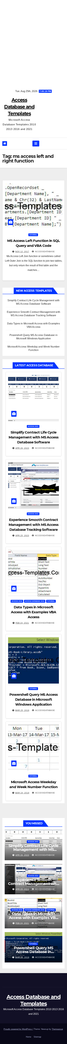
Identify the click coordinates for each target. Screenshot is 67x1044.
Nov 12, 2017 (22, 252)
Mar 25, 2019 (22, 710)
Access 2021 (33, 426)
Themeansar (57, 1029)
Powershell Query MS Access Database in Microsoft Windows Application (33, 700)
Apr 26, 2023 (22, 448)
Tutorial (33, 235)
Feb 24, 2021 (22, 623)
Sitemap (37, 1037)
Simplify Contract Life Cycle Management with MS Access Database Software (33, 437)
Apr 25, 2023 (22, 535)
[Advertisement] (33, 42)
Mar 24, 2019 (22, 793)
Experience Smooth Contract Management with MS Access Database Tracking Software (33, 525)
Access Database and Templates (19, 106)
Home (28, 1037)
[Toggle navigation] (35, 143)
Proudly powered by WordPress (18, 1029)
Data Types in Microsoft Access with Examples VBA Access (33, 612)
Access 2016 (17, 601)
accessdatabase (45, 252)
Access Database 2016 (34, 601)
